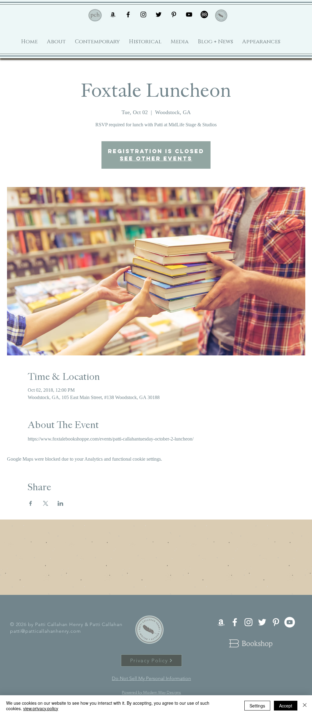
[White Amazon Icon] (221, 622)
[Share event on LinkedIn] (60, 503)
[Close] (304, 705)
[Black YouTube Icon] (189, 14)
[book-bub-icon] (204, 14)
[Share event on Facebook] (31, 503)
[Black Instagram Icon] (143, 14)
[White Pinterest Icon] (276, 622)
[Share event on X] (45, 503)
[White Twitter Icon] (262, 622)
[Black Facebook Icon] (128, 14)
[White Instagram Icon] (248, 622)
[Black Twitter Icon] (158, 14)
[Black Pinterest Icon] (174, 14)
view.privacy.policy (40, 708)
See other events (156, 158)
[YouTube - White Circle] (289, 622)
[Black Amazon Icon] (113, 14)
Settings (257, 706)
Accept (285, 706)
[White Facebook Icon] (234, 622)
